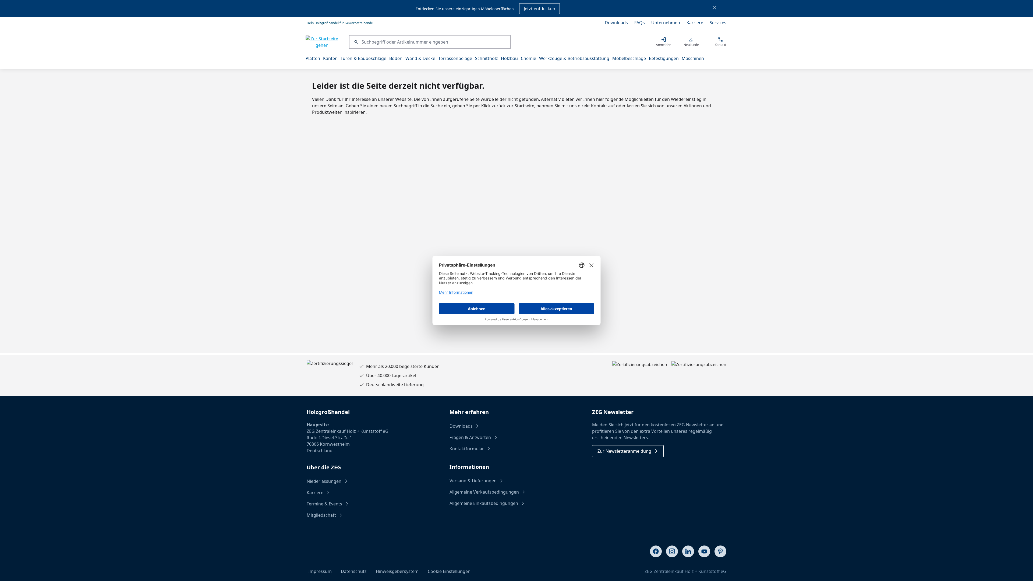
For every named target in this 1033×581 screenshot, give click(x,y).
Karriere (695, 23)
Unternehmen (665, 23)
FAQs (639, 23)
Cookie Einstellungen (449, 571)
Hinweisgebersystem (397, 571)
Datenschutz (354, 571)
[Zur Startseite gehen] (322, 42)
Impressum (320, 571)
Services (718, 23)
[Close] (714, 8)
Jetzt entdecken (539, 9)
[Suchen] (355, 42)
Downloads (616, 23)
